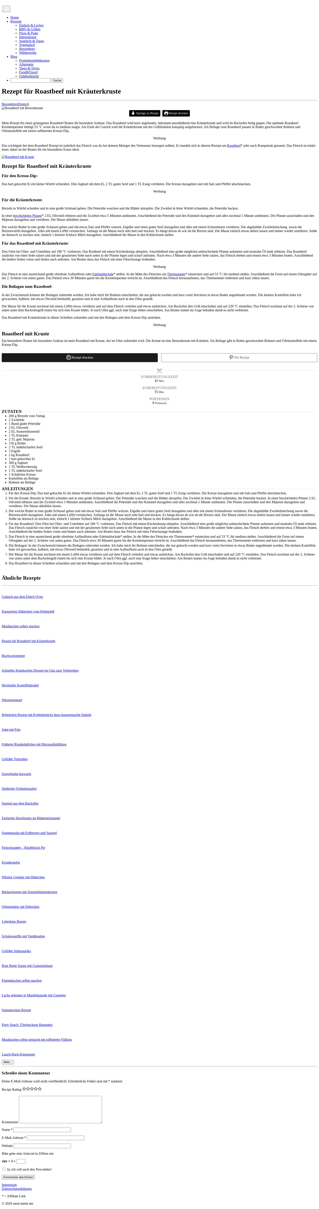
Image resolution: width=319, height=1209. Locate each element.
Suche (57, 80)
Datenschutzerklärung (17, 1189)
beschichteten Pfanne (27, 216)
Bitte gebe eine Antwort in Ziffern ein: (28, 1153)
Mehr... (7, 1062)
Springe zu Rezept (146, 113)
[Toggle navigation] (6, 9)
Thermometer (176, 274)
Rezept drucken (178, 113)
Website (7, 1146)
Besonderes (10, 104)
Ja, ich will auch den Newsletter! (29, 1169)
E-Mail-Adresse (14, 1138)
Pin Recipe (241, 357)
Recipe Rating (11, 1089)
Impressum (9, 1185)
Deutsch (23, 104)
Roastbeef (234, 145)
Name (7, 1129)
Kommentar (10, 1122)
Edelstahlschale (102, 274)
